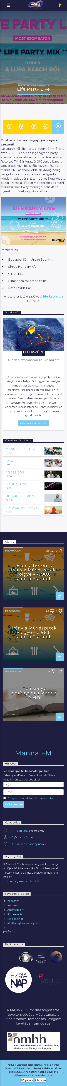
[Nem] (62, 1073)
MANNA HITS (16, 484)
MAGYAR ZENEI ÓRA (22, 508)
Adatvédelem (15, 909)
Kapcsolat (13, 901)
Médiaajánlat (15, 918)
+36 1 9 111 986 (18, 831)
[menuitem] (33, 931)
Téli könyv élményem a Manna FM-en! (33, 693)
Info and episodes (33, 423)
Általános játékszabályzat (22, 923)
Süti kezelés (14, 914)
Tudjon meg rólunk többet (20, 881)
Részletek (40, 1080)
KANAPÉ (12, 461)
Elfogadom (27, 1080)
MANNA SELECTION (21, 449)
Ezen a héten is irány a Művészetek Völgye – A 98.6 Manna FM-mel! (33, 572)
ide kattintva (53, 296)
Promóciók (41, 85)
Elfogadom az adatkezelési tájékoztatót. (31, 798)
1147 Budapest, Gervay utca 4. (28, 844)
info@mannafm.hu (21, 837)
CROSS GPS (15, 472)
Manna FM (33, 753)
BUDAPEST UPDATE (22, 496)
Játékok (24, 85)
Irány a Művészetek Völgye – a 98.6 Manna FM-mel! (34, 632)
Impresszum (15, 905)
